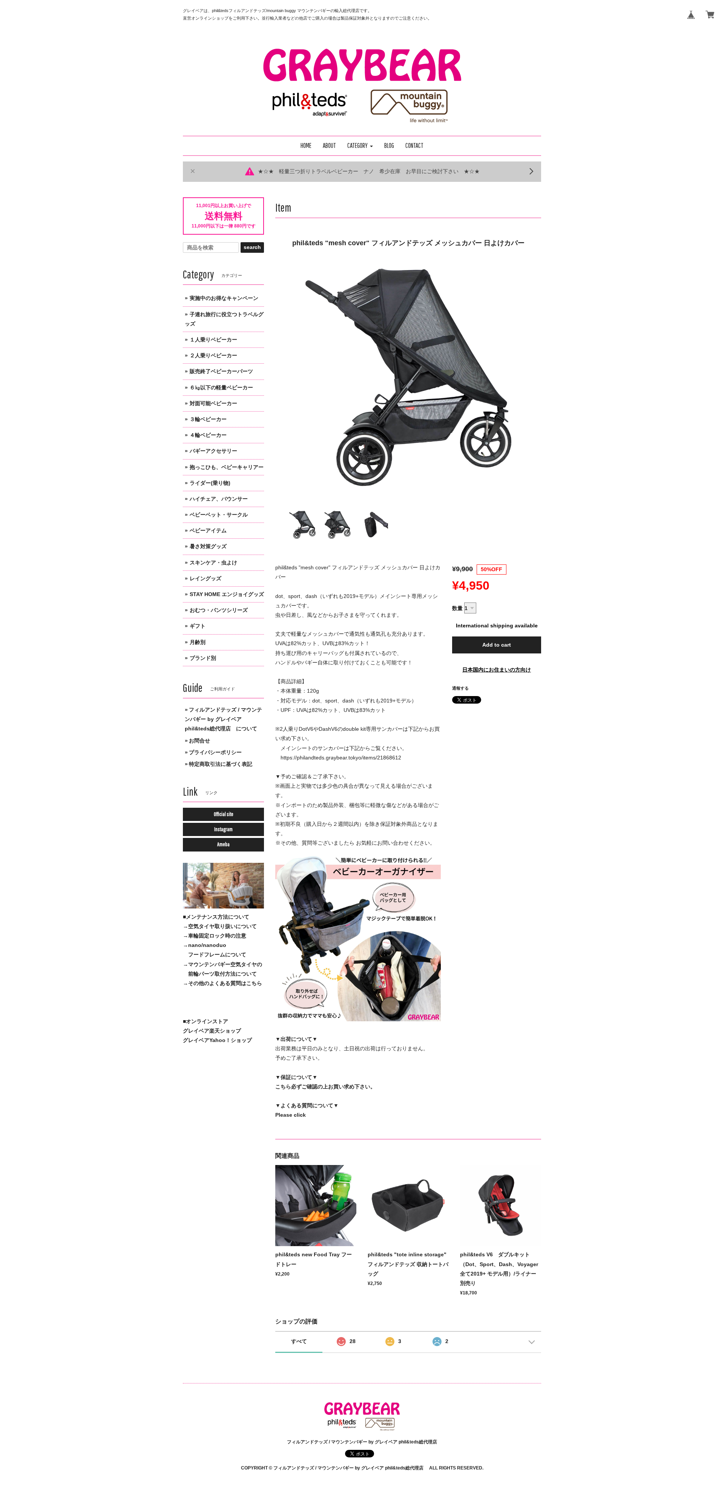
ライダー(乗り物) (210, 483)
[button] (360, 145)
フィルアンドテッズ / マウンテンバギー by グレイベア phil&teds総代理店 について (223, 719)
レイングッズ (205, 578)
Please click (290, 1115)
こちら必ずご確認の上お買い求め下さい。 (325, 1087)
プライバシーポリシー (215, 752)
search (252, 247)
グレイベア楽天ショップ (212, 1031)
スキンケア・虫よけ (213, 562)
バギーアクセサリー (213, 451)
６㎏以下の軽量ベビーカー (221, 387)
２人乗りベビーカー (213, 355)
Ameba (223, 844)
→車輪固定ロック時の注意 (214, 936)
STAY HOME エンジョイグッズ (227, 594)
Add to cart (496, 645)
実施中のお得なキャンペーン (224, 298)
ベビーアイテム (208, 530)
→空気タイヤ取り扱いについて (220, 926)
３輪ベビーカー (208, 419)
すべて (299, 1341)
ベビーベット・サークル (219, 515)
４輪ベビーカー (208, 435)
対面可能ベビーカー (213, 403)
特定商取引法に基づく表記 (220, 764)
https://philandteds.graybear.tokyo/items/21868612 (341, 758)
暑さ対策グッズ (208, 546)
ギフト (198, 626)
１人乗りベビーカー (213, 340)
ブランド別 (203, 658)
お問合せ (199, 741)
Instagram (223, 829)
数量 (457, 608)
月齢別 (198, 642)
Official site (223, 814)
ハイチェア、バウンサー (219, 499)
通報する (460, 688)
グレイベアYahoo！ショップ (217, 1040)
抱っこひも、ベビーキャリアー (227, 467)
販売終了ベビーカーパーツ (221, 371)
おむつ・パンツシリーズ (219, 610)
